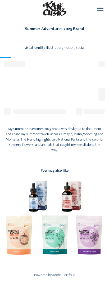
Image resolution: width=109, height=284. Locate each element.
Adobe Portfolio (63, 274)
